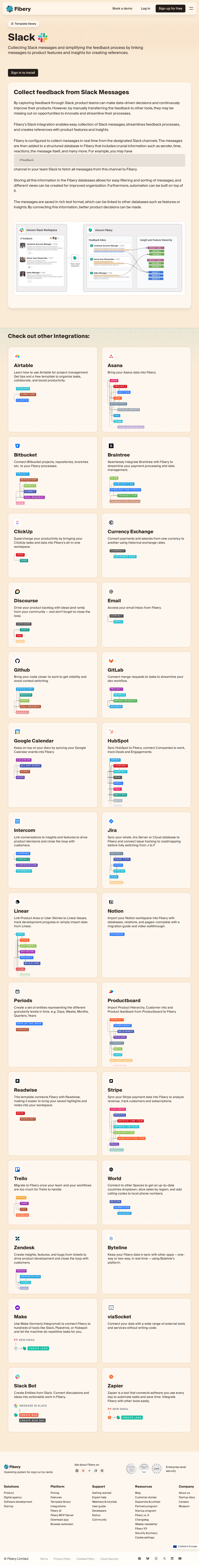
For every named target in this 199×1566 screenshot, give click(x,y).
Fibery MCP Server (62, 1515)
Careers (184, 1502)
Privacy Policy (62, 1559)
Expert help (99, 1497)
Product (9, 1493)
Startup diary (187, 1497)
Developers (99, 1511)
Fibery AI (56, 1511)
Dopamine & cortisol (147, 1502)
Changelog (142, 1520)
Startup (8, 1506)
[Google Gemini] (89, 1470)
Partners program (146, 1506)
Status (96, 1515)
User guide (99, 1506)
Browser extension (62, 1524)
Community (99, 1520)
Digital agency (13, 1497)
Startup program (145, 1511)
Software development (18, 1502)
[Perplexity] (102, 1470)
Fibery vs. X (142, 1515)
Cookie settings (144, 1537)
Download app (60, 1519)
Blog (138, 1493)
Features (56, 1497)
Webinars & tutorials (104, 1502)
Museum (184, 1506)
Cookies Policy (85, 1559)
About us (184, 1493)
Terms (44, 1559)
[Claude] (83, 1470)
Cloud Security (109, 1559)
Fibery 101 (141, 1528)
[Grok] (95, 1470)
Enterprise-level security (176, 1469)
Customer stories (145, 1497)
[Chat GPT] (76, 1470)
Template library (61, 1502)
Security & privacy (146, 1533)
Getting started (101, 1493)
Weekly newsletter (146, 1524)
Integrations (58, 1506)
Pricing (55, 1493)
